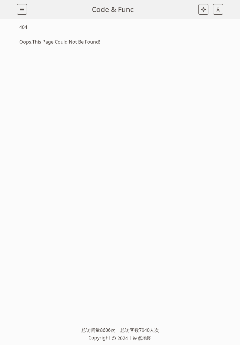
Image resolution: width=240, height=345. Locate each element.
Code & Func (113, 9)
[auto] (218, 9)
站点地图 (142, 338)
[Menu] (22, 9)
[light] (203, 9)
